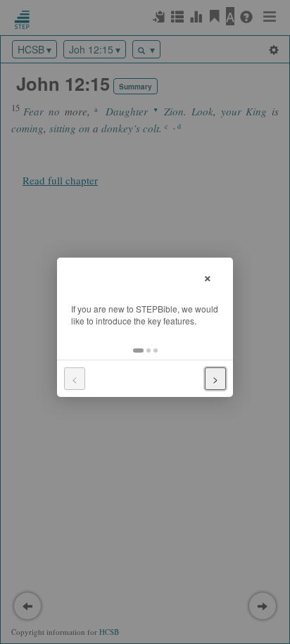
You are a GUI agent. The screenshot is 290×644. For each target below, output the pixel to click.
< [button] (74, 379)
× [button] (207, 276)
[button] (138, 350)
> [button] (215, 379)
